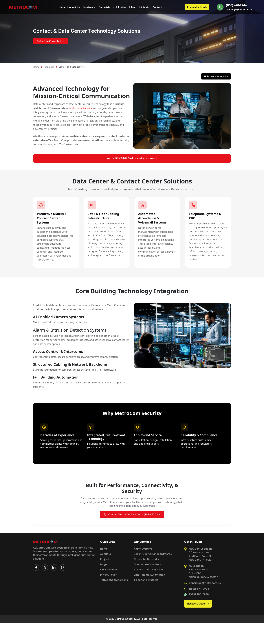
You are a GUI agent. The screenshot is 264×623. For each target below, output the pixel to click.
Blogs (134, 7)
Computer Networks (146, 559)
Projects (122, 7)
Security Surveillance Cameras (153, 554)
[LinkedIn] (54, 567)
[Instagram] (63, 567)
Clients (145, 7)
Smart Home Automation (149, 575)
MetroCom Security (80, 108)
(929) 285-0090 (199, 594)
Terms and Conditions (114, 580)
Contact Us (159, 7)
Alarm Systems (143, 549)
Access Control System (148, 569)
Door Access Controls (147, 564)
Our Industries (108, 569)
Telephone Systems (146, 580)
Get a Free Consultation (50, 41)
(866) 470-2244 (236, 5)
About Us (74, 7)
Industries (105, 7)
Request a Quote (197, 7)
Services (88, 7)
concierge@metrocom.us (239, 9)
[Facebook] (36, 567)
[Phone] (220, 7)
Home (62, 7)
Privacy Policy (108, 575)
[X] (45, 567)
